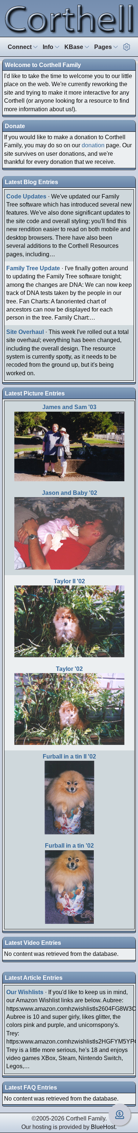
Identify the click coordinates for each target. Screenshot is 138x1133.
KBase (74, 47)
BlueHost (103, 1127)
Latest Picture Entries (35, 393)
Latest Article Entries (34, 978)
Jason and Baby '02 (69, 493)
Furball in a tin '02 (69, 845)
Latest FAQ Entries (31, 1087)
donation (93, 145)
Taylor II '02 (69, 581)
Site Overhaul (25, 332)
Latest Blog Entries (31, 182)
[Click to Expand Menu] (126, 46)
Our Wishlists (24, 992)
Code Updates (26, 196)
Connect (20, 47)
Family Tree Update (33, 268)
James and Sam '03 (69, 407)
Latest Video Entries (33, 943)
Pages (103, 47)
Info (49, 47)
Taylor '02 (69, 669)
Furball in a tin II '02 (69, 756)
